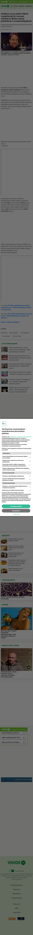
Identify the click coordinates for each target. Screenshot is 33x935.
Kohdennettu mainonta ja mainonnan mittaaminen (12, 461)
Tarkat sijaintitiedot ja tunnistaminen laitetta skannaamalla (14, 457)
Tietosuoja (17, 514)
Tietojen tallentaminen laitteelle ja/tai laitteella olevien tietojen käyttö (15, 469)
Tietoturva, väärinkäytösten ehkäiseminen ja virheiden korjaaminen (14, 486)
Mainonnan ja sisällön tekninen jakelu (13, 490)
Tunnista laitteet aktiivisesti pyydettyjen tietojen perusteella (13, 479)
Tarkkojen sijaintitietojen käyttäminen (13, 476)
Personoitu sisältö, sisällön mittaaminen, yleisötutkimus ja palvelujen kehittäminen (14, 465)
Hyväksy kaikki (16, 506)
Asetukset (16, 511)
